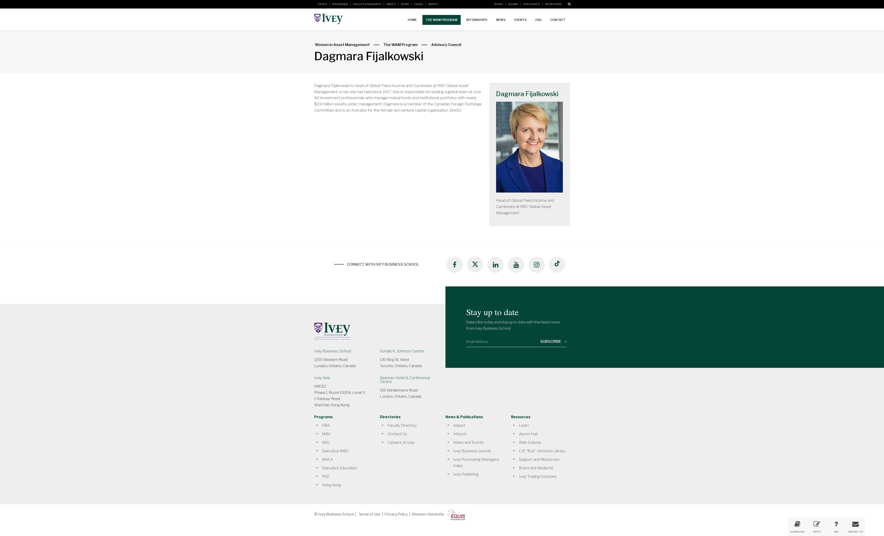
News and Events (468, 442)
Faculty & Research (367, 4)
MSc (326, 442)
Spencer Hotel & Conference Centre (405, 380)
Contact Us (397, 434)
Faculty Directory (402, 425)
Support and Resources (539, 459)
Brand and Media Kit (536, 468)
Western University (428, 514)
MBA (326, 434)
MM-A (327, 459)
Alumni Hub (528, 434)
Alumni (513, 4)
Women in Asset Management (342, 45)
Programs (340, 4)
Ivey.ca (322, 4)
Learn (524, 425)
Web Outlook (530, 442)
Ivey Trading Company (537, 476)
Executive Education (339, 468)
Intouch (459, 434)
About (391, 4)
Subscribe (551, 341)
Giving (498, 4)
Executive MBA (335, 451)
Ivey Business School (332, 351)
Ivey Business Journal (472, 451)
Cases (418, 4)
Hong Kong (331, 485)
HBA (326, 425)
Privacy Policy (396, 514)
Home (412, 20)
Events (520, 20)
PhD (325, 476)
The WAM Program (441, 20)
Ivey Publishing (466, 474)
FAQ (538, 20)
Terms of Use (369, 514)
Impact (433, 4)
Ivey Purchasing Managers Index (476, 462)
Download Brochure (797, 533)
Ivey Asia (322, 378)
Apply (817, 532)
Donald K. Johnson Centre (402, 351)
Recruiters (553, 4)
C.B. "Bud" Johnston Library (542, 451)
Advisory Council (446, 45)
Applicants (531, 4)
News (405, 4)
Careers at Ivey (401, 442)
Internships (476, 20)
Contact (557, 20)
